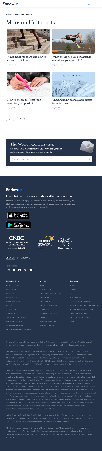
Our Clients (45, 301)
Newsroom (44, 309)
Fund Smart (11, 313)
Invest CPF (11, 289)
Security (43, 317)
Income (9, 305)
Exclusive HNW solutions (17, 317)
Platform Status (47, 325)
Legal (72, 321)
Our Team (44, 297)
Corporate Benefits (14, 325)
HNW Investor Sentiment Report (84, 305)
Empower (74, 289)
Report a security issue (80, 317)
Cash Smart (11, 309)
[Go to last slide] (10, 119)
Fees (42, 285)
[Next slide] (21, 119)
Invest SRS (11, 293)
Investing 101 (76, 297)
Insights (15, 15)
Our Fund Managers (48, 305)
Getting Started (47, 289)
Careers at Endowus (49, 313)
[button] (95, 4)
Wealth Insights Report (80, 301)
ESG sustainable (13, 301)
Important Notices (48, 321)
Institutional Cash (14, 321)
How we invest (12, 285)
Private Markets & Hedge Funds (19, 329)
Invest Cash (11, 297)
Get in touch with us (78, 313)
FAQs (72, 293)
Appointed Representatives (82, 309)
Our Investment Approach (51, 293)
